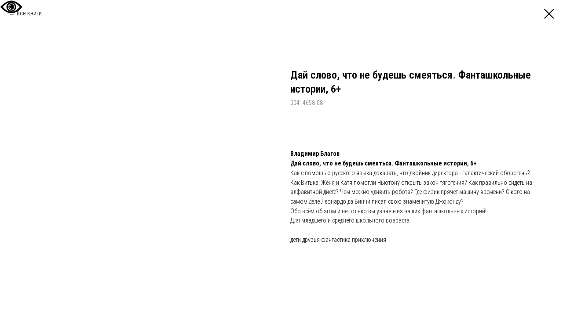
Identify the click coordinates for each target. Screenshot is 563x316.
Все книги (29, 13)
